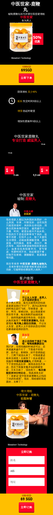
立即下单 (26, 77)
